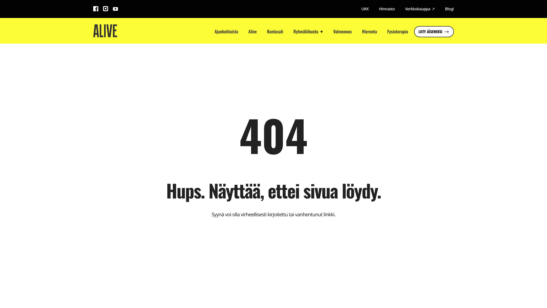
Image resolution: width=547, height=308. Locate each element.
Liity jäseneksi (430, 31)
